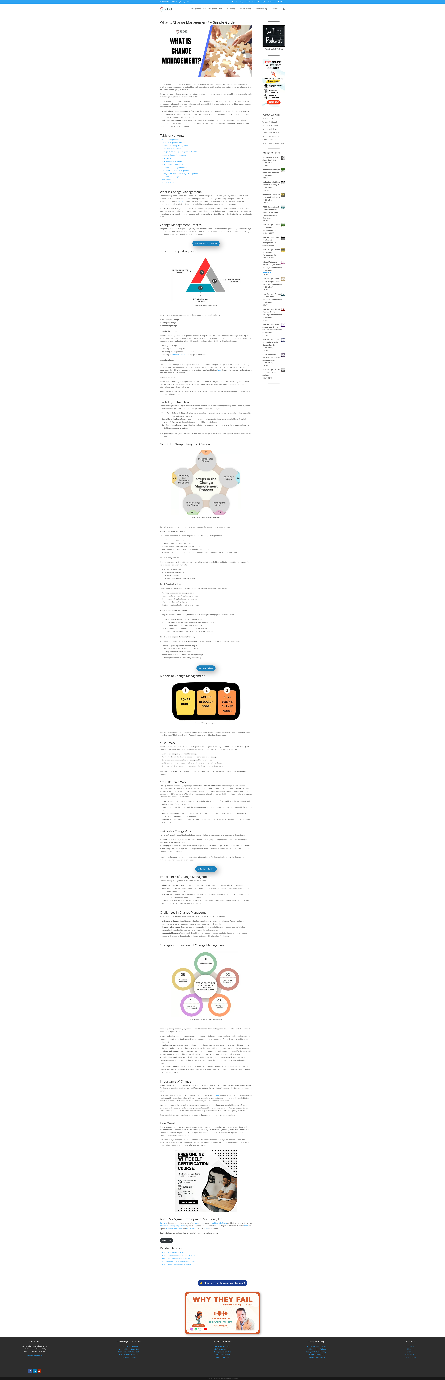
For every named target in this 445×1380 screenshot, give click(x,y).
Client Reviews (410, 1357)
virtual (212, 1223)
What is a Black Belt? (270, 129)
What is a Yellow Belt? (270, 133)
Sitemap (410, 1352)
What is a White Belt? (270, 136)
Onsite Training (245, 9)
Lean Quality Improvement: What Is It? (176, 1258)
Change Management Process (173, 142)
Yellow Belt (190, 1228)
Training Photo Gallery (316, 1357)
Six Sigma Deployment (316, 1354)
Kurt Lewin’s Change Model (174, 164)
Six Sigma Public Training (316, 1349)
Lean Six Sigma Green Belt (128, 1349)
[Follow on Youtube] (39, 1371)
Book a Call (166, 1240)
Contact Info (34, 1341)
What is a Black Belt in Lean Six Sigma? (176, 1264)
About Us (234, 2)
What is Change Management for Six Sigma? (179, 1255)
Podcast (247, 2)
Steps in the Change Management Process (180, 152)
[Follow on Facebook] (30, 1371)
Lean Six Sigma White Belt (129, 1354)
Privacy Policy (410, 1354)
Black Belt (178, 1228)
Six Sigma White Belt (222, 1354)
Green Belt (169, 1228)
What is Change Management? (173, 139)
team (219, 370)
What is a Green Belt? (270, 125)
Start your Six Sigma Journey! (206, 243)
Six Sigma (163, 1223)
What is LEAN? (267, 118)
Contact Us (255, 2)
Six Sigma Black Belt (215, 9)
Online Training (261, 9)
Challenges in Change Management (175, 170)
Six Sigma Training (206, 668)
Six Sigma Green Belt (198, 9)
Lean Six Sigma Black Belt (128, 1346)
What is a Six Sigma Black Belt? (173, 1252)
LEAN (206, 1228)
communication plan (179, 354)
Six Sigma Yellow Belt (222, 1352)
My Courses (271, 2)
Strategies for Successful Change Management (180, 173)
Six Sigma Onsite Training (316, 1346)
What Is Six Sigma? (269, 122)
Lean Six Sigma (221, 1223)
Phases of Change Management (176, 146)
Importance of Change (170, 176)
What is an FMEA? (269, 140)
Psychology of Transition (173, 149)
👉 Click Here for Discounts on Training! (222, 1283)
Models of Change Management (174, 155)
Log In (263, 2)
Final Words (166, 179)
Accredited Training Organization (173, 1226)
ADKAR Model (169, 158)
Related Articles (168, 182)
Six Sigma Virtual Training (316, 1352)
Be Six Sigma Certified (206, 869)
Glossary (410, 1349)
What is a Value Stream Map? (273, 143)
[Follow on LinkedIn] (35, 1371)
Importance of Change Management (176, 167)
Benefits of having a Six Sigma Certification (178, 1261)
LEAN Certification (129, 1357)
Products (275, 9)
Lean (246, 1226)
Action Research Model (173, 161)
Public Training (230, 9)
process (180, 201)
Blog (241, 2)
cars (217, 1095)
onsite (197, 1223)
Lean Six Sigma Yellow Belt (128, 1352)
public (202, 1223)
